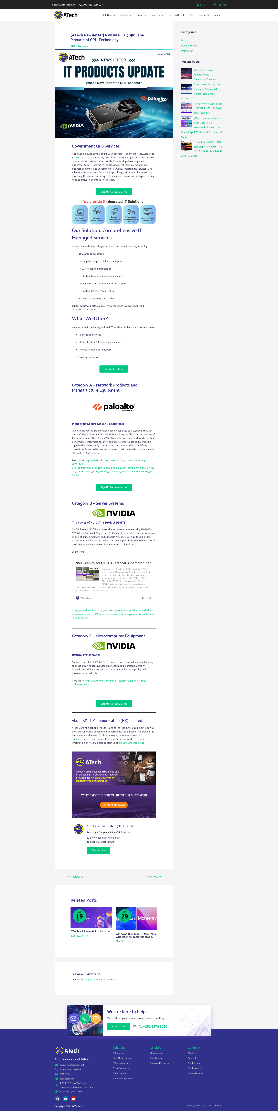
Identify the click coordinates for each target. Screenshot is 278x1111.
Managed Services (159, 1063)
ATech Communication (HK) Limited (73, 1058)
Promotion (187, 50)
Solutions (119, 1047)
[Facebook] (57, 1098)
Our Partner (194, 1063)
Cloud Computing (122, 1068)
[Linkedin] (65, 1098)
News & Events (189, 45)
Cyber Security (120, 1073)
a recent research (85, 157)
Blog (73, 45)
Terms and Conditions (212, 1105)
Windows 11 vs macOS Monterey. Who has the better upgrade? (136, 935)
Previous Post (76, 876)
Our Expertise (195, 1068)
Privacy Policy (193, 1105)
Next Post (154, 876)
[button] (114, 191)
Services (155, 1047)
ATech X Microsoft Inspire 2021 (90, 931)
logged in (90, 979)
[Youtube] (73, 1098)
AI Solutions (119, 1052)
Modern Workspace (122, 1078)
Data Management (122, 1057)
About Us (192, 1052)
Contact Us (193, 1057)
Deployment (156, 1052)
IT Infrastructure (121, 1063)
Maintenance (157, 1057)
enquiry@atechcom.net (64, 4)
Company (194, 1047)
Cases (79, 739)
